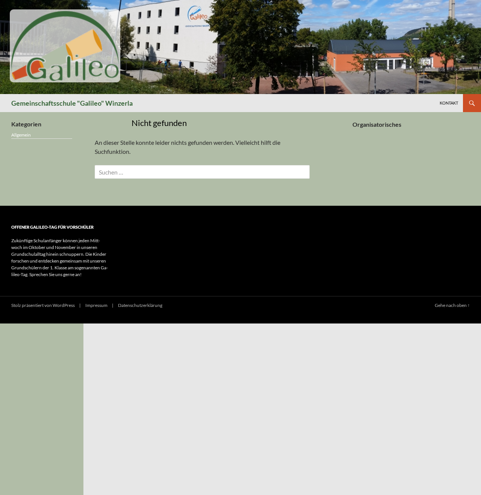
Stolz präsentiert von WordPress (43, 305)
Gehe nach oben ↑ (452, 305)
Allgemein (21, 135)
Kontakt (449, 102)
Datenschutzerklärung (140, 305)
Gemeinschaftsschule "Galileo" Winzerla (72, 103)
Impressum (96, 305)
